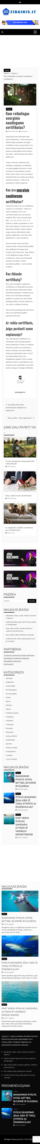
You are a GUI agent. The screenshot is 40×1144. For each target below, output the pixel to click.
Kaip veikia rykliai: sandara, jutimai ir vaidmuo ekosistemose (20, 1011)
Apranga (9, 678)
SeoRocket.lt (8, 664)
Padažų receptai (12, 713)
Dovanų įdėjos (11, 694)
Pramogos (10, 724)
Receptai (9, 728)
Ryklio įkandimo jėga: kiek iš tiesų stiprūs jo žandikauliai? (19, 966)
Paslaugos (10, 717)
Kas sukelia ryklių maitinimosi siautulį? (20, 635)
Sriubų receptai (11, 747)
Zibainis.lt (5, 1036)
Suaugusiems (11, 751)
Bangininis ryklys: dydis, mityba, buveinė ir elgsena (25, 1098)
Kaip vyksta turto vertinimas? (18, 495)
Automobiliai (10, 686)
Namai (9, 109)
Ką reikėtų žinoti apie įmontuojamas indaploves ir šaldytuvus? (16, 407)
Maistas (9, 705)
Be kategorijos (11, 690)
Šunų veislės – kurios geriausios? (20, 418)
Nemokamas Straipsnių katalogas (16, 658)
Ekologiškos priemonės (12, 661)
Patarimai (9, 720)
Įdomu (8, 701)
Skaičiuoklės (10, 740)
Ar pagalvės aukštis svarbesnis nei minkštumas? (19, 528)
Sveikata (9, 755)
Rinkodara (10, 732)
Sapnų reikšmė (11, 736)
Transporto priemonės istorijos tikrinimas (19, 655)
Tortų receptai (11, 759)
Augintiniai (10, 682)
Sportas (9, 744)
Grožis (8, 697)
